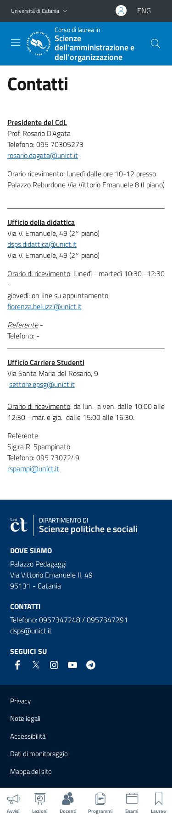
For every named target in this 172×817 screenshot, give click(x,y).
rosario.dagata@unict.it (42, 155)
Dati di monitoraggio (39, 753)
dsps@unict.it (31, 630)
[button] (65, 11)
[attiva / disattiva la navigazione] (15, 42)
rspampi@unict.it (33, 468)
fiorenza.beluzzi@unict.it (44, 306)
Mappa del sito (31, 771)
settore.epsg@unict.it (42, 384)
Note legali (25, 718)
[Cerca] (155, 43)
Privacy (20, 701)
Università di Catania (35, 10)
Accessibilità (27, 736)
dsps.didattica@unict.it (42, 244)
